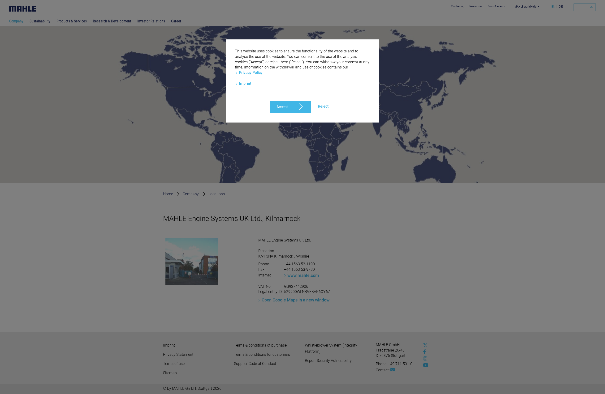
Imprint (245, 83)
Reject (323, 106)
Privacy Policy (251, 72)
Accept (282, 107)
